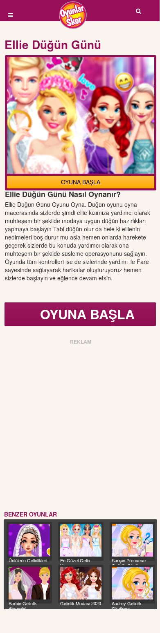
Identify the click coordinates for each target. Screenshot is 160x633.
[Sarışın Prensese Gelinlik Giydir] (132, 540)
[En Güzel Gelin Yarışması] (80, 540)
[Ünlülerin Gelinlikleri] (29, 540)
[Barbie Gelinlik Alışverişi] (29, 583)
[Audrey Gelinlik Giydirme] (132, 583)
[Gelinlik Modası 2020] (80, 583)
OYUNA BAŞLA (80, 182)
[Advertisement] (80, 426)
